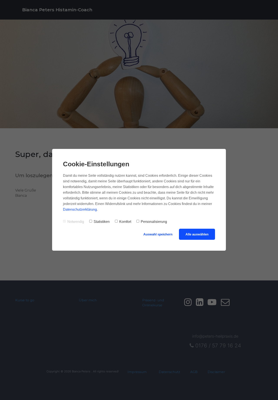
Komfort (125, 221)
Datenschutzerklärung (80, 209)
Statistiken (102, 221)
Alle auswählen (196, 234)
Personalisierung (154, 221)
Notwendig (75, 221)
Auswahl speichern (157, 234)
